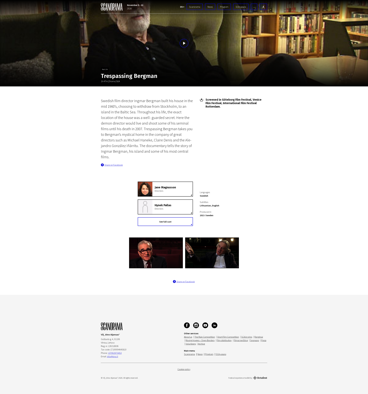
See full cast (165, 221)
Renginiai (258, 336)
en (181, 6)
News (210, 6)
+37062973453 (115, 353)
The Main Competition (204, 336)
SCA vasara (241, 6)
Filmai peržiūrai (241, 340)
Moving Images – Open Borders (200, 340)
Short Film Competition (228, 336)
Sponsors (254, 340)
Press (263, 340)
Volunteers (191, 343)
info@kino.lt (112, 356)
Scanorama (194, 6)
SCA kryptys (246, 336)
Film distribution (224, 340)
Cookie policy (184, 369)
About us (188, 336)
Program (224, 6)
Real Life (105, 69)
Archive (201, 343)
